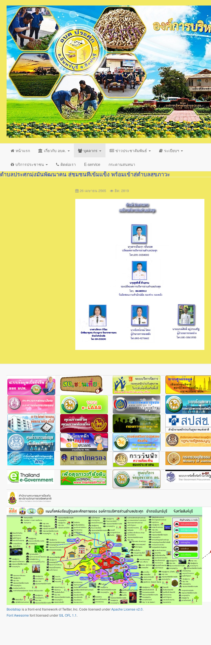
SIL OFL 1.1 (68, 615)
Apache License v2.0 (127, 609)
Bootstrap (14, 609)
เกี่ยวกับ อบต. (55, 150)
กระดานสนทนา (122, 164)
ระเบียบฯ (172, 150)
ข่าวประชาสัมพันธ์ (131, 150)
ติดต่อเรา (68, 164)
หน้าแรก (23, 150)
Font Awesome (18, 615)
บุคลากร (91, 150)
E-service (92, 164)
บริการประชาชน (30, 164)
